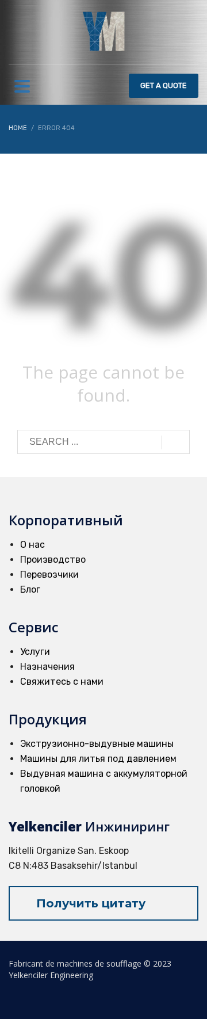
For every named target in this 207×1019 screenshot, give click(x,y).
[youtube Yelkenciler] (146, 997)
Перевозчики (49, 574)
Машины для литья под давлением (98, 758)
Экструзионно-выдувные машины (97, 743)
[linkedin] (161, 997)
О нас (32, 544)
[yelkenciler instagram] (191, 997)
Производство (53, 559)
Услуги (35, 651)
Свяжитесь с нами (61, 681)
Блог (30, 589)
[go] (176, 442)
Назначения (47, 666)
